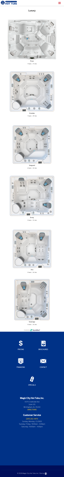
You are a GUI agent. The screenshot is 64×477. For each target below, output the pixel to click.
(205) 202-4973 (32, 419)
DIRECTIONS (32, 409)
